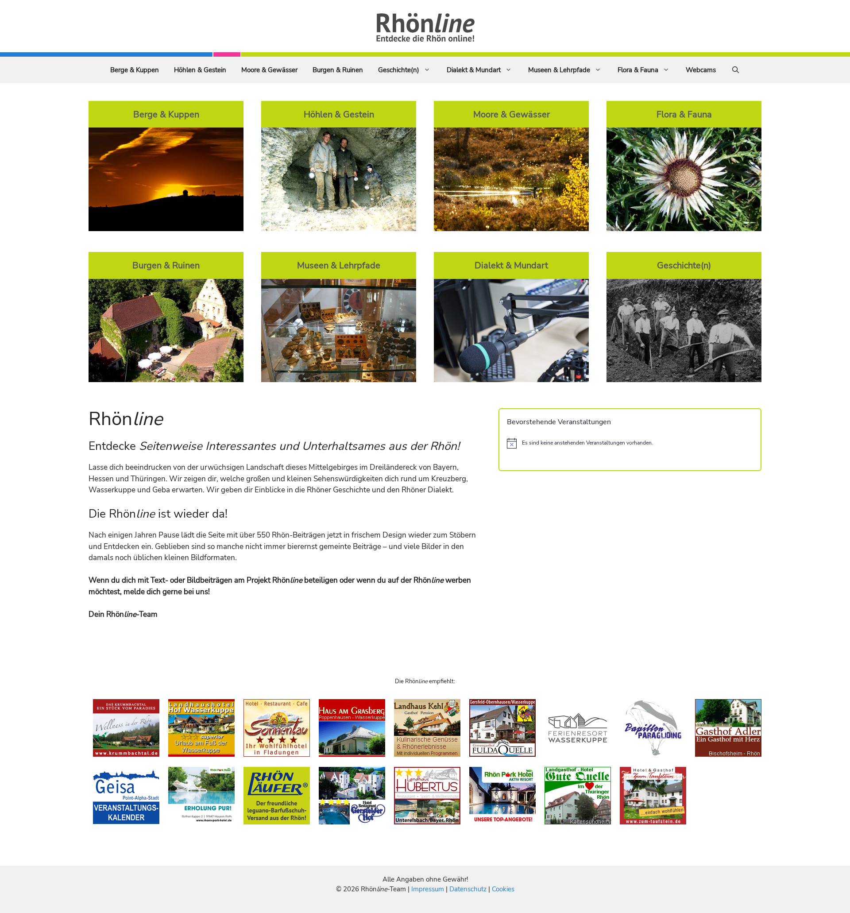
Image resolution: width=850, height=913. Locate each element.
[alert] (630, 443)
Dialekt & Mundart (474, 70)
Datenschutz (468, 889)
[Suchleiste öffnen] (735, 70)
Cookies (503, 889)
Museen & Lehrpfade (559, 70)
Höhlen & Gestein (200, 70)
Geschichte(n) (398, 70)
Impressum (428, 889)
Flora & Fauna (638, 70)
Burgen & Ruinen (338, 70)
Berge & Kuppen (134, 70)
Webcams (701, 70)
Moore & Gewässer (269, 70)
